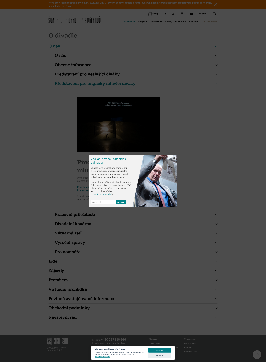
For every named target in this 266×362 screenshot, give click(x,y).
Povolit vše (159, 350)
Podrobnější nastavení (102, 356)
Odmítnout (159, 355)
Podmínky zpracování (102, 194)
